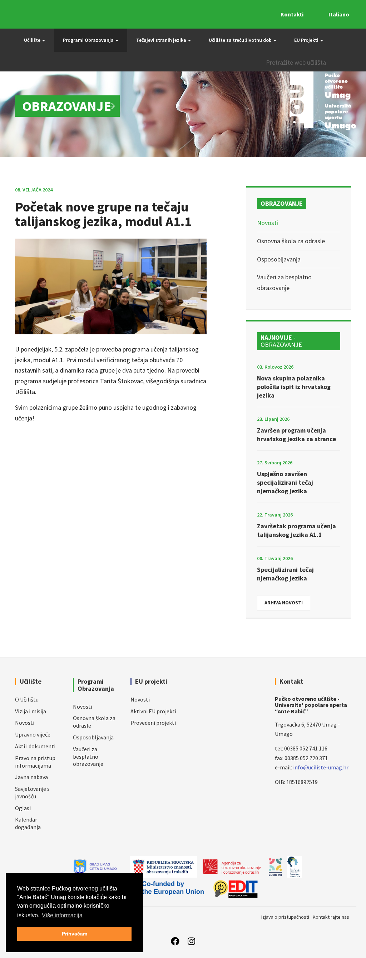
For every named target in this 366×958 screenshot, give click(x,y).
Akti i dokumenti (35, 746)
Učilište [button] (32, 40)
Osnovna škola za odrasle (291, 241)
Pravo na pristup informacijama (35, 761)
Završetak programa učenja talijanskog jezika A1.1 (296, 530)
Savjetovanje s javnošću (32, 792)
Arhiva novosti (283, 602)
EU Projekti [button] (307, 40)
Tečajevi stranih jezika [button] (161, 40)
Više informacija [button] (62, 915)
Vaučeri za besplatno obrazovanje (88, 756)
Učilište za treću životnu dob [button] (241, 40)
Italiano (338, 14)
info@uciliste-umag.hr (320, 767)
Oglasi (23, 808)
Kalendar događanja (28, 823)
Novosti (267, 223)
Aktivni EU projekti (153, 711)
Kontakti (292, 14)
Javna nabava (31, 776)
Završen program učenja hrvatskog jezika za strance (296, 434)
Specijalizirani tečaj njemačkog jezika (285, 573)
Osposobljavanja (279, 259)
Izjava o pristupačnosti (285, 917)
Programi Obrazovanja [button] (89, 40)
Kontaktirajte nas (331, 917)
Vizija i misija (30, 711)
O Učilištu (27, 699)
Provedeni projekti (153, 722)
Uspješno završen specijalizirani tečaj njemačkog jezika (285, 482)
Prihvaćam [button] (74, 934)
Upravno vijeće (32, 734)
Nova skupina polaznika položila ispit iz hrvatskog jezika (294, 386)
